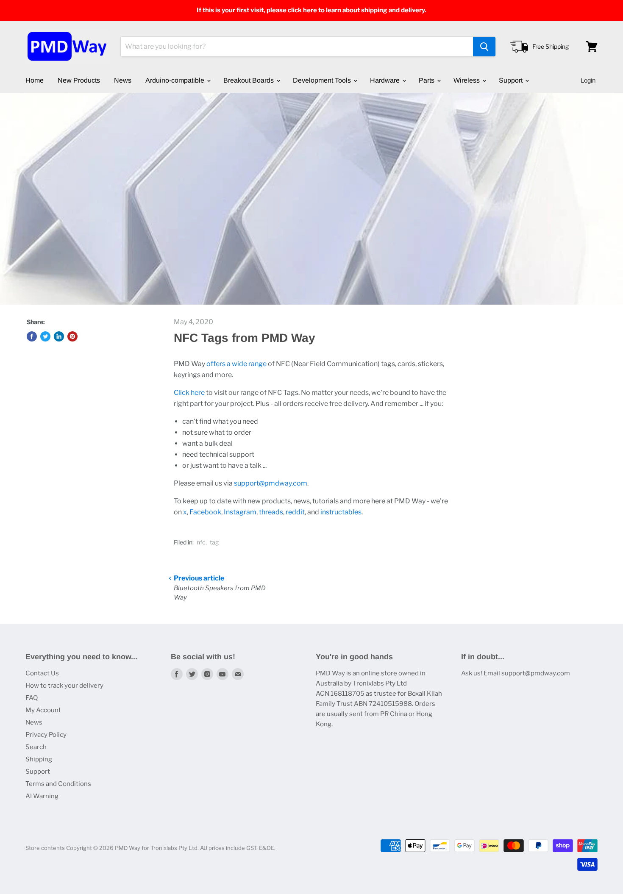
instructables (341, 512)
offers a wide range (236, 364)
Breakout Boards (249, 80)
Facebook (205, 512)
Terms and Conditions (58, 784)
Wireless (467, 80)
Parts (427, 80)
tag (214, 542)
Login (588, 80)
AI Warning (41, 796)
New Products (79, 80)
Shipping (38, 759)
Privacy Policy (46, 735)
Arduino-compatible (175, 80)
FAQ (31, 698)
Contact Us (42, 673)
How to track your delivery (64, 685)
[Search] (484, 46)
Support (511, 80)
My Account (43, 710)
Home (34, 80)
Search (36, 747)
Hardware (385, 80)
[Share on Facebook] (32, 336)
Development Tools (323, 80)
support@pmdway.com (270, 483)
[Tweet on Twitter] (45, 336)
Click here (189, 393)
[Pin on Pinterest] (72, 336)
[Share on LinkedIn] (59, 336)
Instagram (240, 512)
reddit (295, 512)
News (122, 80)
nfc (201, 542)
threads (271, 512)
